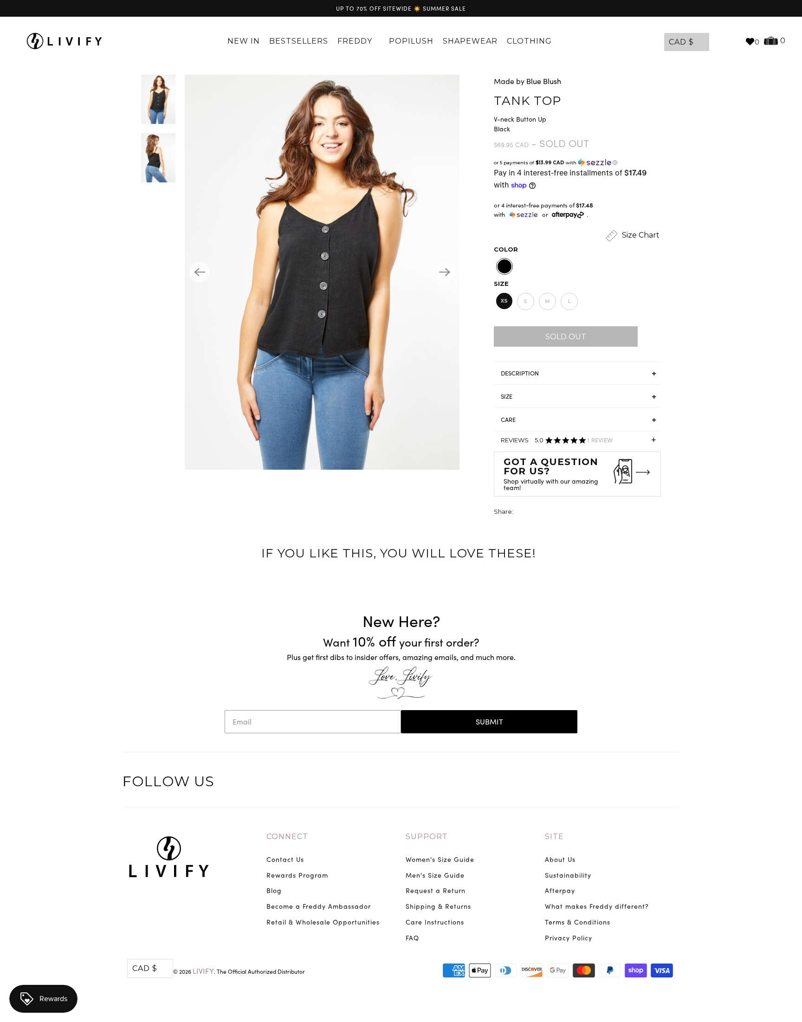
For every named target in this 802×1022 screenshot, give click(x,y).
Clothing (530, 41)
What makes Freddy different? (597, 906)
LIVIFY (203, 971)
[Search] (733, 41)
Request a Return (436, 890)
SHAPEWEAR (470, 41)
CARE (508, 419)
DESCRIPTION (520, 373)
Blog (274, 890)
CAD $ (681, 42)
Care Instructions (435, 922)
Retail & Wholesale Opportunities (323, 922)
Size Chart (640, 235)
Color (506, 249)
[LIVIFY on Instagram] (671, 783)
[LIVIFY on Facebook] (632, 783)
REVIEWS (578, 443)
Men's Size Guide (435, 875)
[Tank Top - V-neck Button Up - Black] (322, 272)
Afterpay (560, 890)
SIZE (506, 396)
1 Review (600, 440)
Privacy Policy (568, 937)
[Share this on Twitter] (521, 512)
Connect (287, 836)
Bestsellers (298, 41)
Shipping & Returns (438, 906)
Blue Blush (543, 81)
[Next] (444, 272)
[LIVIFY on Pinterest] (651, 783)
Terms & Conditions (577, 922)
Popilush (411, 41)
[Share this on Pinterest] (555, 512)
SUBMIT (489, 721)
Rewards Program (297, 875)
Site (554, 836)
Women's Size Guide (440, 859)
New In (243, 41)
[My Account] (718, 41)
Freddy (356, 41)
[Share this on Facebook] (538, 512)
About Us (560, 859)
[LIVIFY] (64, 41)
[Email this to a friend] (572, 512)
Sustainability (568, 875)
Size (501, 283)
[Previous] (199, 272)
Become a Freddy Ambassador (318, 906)
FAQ (412, 937)
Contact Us (285, 859)
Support (427, 836)
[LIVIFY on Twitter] (613, 783)
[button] (577, 162)
